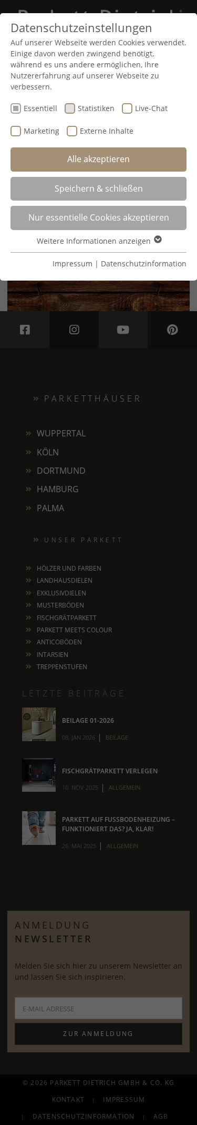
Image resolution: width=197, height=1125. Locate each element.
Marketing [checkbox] (41, 131)
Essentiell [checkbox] (40, 108)
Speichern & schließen (99, 188)
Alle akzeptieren (98, 159)
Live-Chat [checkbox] (151, 108)
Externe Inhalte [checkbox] (106, 131)
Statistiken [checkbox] (96, 108)
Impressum (72, 263)
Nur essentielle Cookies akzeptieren (98, 217)
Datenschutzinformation (143, 263)
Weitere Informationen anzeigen (95, 241)
